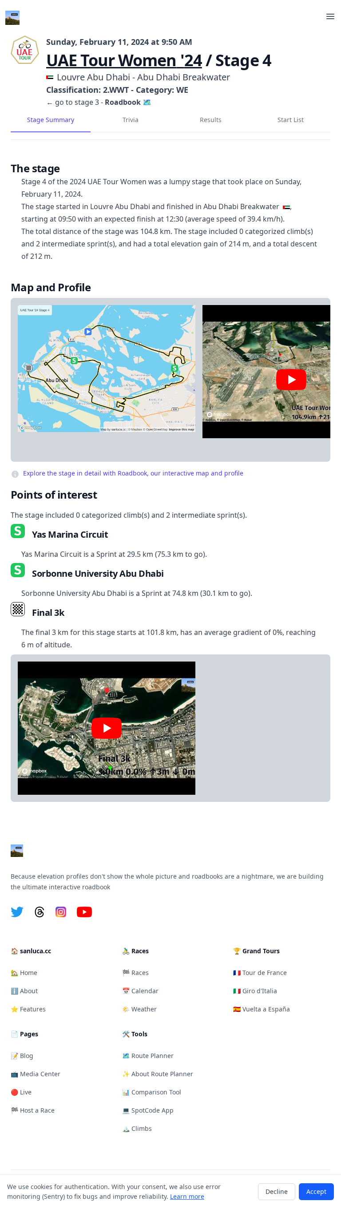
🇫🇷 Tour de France (260, 972)
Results (211, 119)
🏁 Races (135, 972)
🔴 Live (21, 1092)
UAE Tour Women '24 (124, 60)
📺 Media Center (35, 1074)
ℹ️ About (24, 991)
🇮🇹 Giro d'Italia (255, 991)
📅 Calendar (140, 991)
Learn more (187, 1196)
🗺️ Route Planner (148, 1055)
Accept (316, 1191)
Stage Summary (50, 119)
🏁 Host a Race (33, 1110)
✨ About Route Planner (157, 1074)
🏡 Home (24, 972)
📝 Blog (22, 1055)
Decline (277, 1191)
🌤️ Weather (139, 1009)
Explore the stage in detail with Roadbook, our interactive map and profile (133, 473)
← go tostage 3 (72, 102)
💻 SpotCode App (148, 1110)
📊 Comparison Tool (151, 1092)
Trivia (131, 119)
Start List (291, 119)
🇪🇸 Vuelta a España (261, 1009)
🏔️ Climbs (137, 1128)
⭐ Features (28, 1009)
